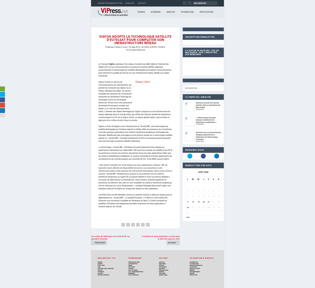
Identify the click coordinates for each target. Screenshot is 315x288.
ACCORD (145, 47)
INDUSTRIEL (162, 263)
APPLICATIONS (206, 12)
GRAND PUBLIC (163, 275)
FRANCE (141, 12)
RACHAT (100, 270)
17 (188, 202)
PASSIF (130, 265)
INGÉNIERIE (131, 273)
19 (199, 202)
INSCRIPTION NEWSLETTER (110, 3)
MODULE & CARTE (195, 268)
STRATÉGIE (101, 271)
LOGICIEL (131, 268)
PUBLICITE (130, 3)
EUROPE (153, 47)
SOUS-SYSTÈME (133, 270)
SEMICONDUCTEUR (134, 262)
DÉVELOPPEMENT (195, 271)
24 (188, 207)
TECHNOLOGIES (194, 263)
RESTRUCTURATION (103, 275)
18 (193, 202)
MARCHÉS (111, 268)
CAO (129, 271)
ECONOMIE (156, 12)
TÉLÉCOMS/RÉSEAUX (135, 50)
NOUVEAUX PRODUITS (196, 265)
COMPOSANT (193, 267)
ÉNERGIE (192, 270)
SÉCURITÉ (162, 268)
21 (209, 202)
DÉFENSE (161, 271)
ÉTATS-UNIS (101, 265)
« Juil (187, 217)
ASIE (99, 267)
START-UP (162, 262)
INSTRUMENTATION (137, 271)
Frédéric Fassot (120, 47)
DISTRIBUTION (194, 262)
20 (204, 202)
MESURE (192, 273)
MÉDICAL (161, 265)
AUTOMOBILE (163, 267)
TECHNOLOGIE (187, 12)
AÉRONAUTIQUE (163, 270)
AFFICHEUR (131, 267)
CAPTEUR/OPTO (133, 263)
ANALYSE (170, 12)
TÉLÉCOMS (162, 273)
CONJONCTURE (102, 268)
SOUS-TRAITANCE (133, 275)
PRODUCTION (193, 275)
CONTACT (142, 3)
